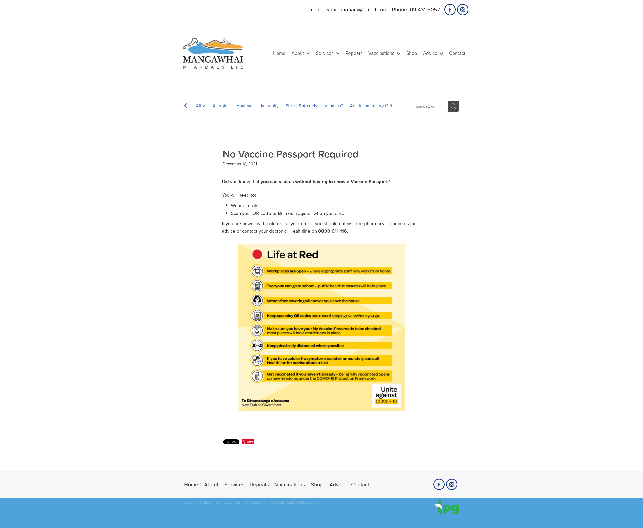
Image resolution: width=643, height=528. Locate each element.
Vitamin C (333, 105)
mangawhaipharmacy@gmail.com (348, 9)
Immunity (270, 105)
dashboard (224, 502)
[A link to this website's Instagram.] (462, 9)
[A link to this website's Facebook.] (450, 9)
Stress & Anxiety (301, 105)
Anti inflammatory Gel (371, 105)
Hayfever (245, 105)
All (199, 105)
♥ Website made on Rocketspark (294, 502)
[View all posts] (185, 106)
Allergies (221, 105)
